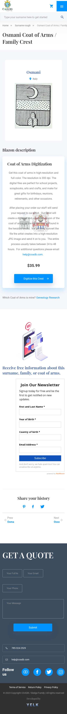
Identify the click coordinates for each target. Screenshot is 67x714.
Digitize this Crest (34, 278)
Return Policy (34, 687)
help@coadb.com (20, 659)
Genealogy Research (48, 297)
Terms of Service (17, 687)
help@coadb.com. (34, 254)
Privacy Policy (51, 687)
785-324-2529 (19, 648)
